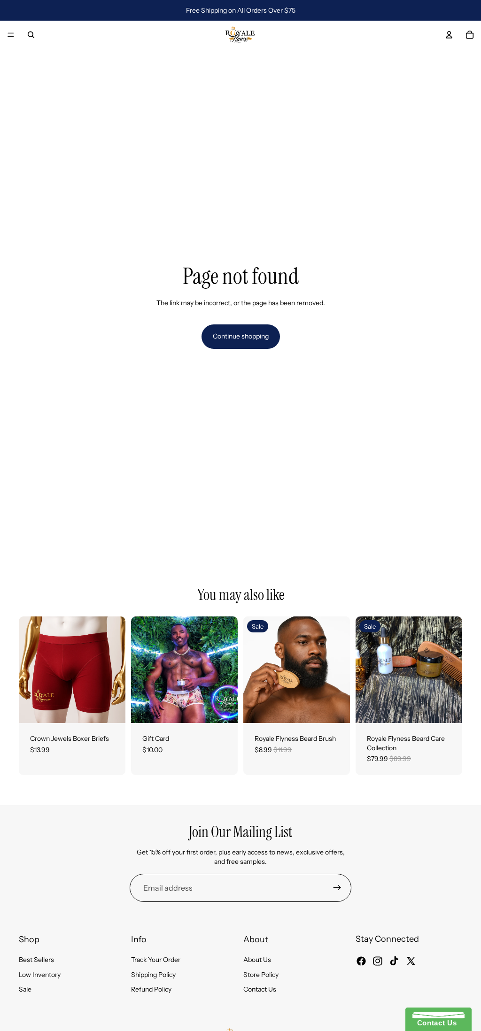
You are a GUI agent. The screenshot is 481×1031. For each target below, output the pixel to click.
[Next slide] (115, 670)
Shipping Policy (153, 974)
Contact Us (259, 989)
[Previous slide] (29, 670)
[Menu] (11, 35)
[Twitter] (411, 961)
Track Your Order (155, 960)
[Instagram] (377, 961)
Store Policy (261, 974)
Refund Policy (151, 989)
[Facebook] (361, 961)
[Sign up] (337, 888)
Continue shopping (241, 336)
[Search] (31, 34)
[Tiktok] (394, 961)
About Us (257, 960)
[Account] (449, 34)
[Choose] (110, 708)
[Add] (335, 708)
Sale (25, 989)
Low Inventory (40, 974)
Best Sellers (36, 960)
